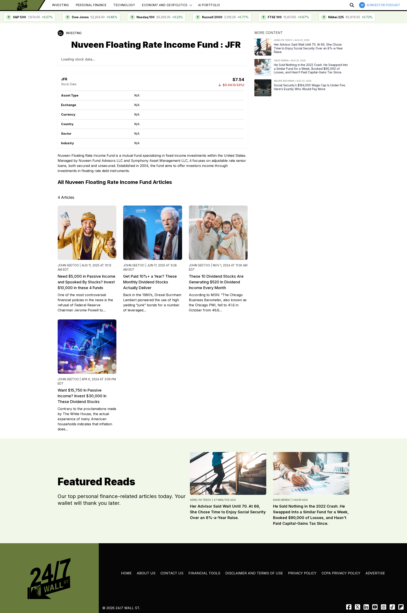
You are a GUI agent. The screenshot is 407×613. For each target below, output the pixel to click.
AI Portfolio (209, 5)
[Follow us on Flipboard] (401, 607)
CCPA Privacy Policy (341, 573)
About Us (146, 573)
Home (126, 573)
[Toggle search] (352, 5)
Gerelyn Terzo (200, 499)
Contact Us (171, 573)
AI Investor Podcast (383, 5)
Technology (124, 5)
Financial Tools (204, 573)
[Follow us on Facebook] (348, 607)
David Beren (281, 499)
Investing (60, 5)
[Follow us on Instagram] (383, 607)
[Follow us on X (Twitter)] (357, 607)
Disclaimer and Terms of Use (254, 573)
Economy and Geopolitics (165, 5)
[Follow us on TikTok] (392, 607)
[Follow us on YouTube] (375, 607)
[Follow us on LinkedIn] (366, 607)
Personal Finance (91, 5)
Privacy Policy (302, 573)
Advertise (375, 573)
